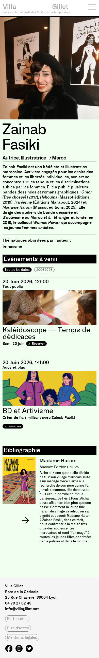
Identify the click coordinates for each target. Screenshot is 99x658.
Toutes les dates (17, 270)
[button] (25, 520)
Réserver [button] (38, 344)
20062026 (44, 270)
